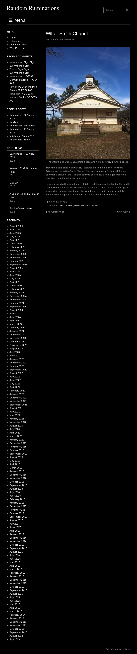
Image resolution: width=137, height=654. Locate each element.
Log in (13, 37)
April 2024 (15, 320)
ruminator (68, 39)
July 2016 (15, 555)
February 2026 (17, 247)
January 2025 (17, 292)
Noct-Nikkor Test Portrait (22, 125)
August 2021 (16, 408)
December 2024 (18, 296)
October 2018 (17, 481)
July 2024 (15, 313)
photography (82, 205)
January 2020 (17, 439)
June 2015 (15, 600)
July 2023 (15, 352)
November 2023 (18, 338)
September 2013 (18, 632)
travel (94, 205)
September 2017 (18, 516)
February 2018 (17, 499)
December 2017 (18, 506)
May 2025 (15, 278)
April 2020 (15, 432)
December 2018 (18, 474)
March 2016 (16, 569)
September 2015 (18, 590)
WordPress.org (17, 48)
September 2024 (18, 306)
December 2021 (18, 397)
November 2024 (18, 299)
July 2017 (15, 523)
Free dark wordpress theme (117, 649)
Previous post (56, 212)
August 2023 (16, 348)
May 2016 (15, 562)
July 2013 (15, 639)
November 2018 (18, 478)
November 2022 (18, 362)
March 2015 (16, 611)
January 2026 (17, 250)
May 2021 (15, 415)
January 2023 (17, 359)
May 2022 (15, 383)
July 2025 (15, 271)
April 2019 (15, 464)
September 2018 (18, 485)
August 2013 (16, 635)
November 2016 (18, 541)
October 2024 (17, 303)
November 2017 (18, 509)
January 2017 (17, 534)
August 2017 (16, 520)
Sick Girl (14, 182)
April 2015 (15, 607)
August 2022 (16, 373)
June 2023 (15, 355)
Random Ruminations (33, 8)
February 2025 (17, 289)
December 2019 (18, 443)
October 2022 (17, 366)
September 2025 (18, 264)
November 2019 (18, 446)
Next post (122, 212)
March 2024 (16, 324)
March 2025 (16, 285)
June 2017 (15, 527)
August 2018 (16, 488)
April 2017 (15, 530)
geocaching (66, 205)
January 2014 (17, 618)
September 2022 (18, 369)
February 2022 (17, 390)
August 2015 (16, 593)
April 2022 (15, 387)
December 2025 (18, 254)
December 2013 (18, 621)
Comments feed (18, 44)
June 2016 (15, 558)
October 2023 (17, 341)
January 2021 (17, 418)
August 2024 (16, 310)
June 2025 (15, 275)
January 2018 (17, 502)
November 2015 (18, 583)
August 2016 (16, 551)
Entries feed (16, 41)
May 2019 (15, 460)
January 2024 (17, 331)
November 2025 (18, 257)
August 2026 (16, 226)
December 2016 (18, 537)
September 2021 (18, 404)
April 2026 (15, 240)
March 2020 (16, 436)
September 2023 (18, 345)
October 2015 (17, 586)
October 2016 (17, 544)
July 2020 (15, 429)
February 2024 (17, 327)
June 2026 (15, 233)
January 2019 (17, 471)
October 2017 (17, 513)
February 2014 (17, 614)
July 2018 (15, 492)
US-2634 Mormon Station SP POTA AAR (23, 80)
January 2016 (17, 576)
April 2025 (15, 282)
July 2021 (15, 411)
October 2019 (17, 450)
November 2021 (18, 401)
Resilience (15, 122)
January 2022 (17, 394)
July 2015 (15, 597)
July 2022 (15, 376)
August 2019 (16, 457)
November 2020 (18, 422)
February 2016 (17, 572)
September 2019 (18, 453)
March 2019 (16, 467)
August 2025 (16, 268)
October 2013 (17, 628)
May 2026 (15, 236)
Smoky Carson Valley (21, 208)
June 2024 (15, 317)
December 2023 (18, 334)
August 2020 (16, 425)
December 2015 (18, 579)
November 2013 (18, 625)
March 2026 (16, 243)
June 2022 (15, 380)
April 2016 (15, 565)
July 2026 (15, 229)
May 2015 (15, 604)
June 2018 (15, 495)
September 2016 (18, 548)
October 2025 (17, 261)
